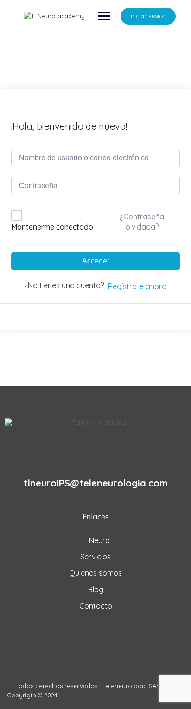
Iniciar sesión (148, 16)
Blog (95, 589)
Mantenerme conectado (52, 226)
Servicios (95, 556)
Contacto (95, 606)
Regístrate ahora (137, 286)
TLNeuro (95, 540)
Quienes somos (95, 573)
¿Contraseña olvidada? (142, 221)
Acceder (95, 261)
